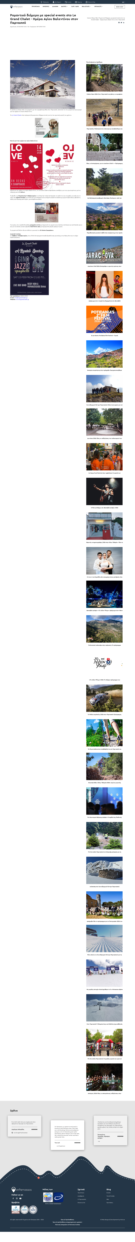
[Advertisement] (67, 44)
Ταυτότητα (81, 1192)
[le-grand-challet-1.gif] (46, 212)
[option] (67, 1133)
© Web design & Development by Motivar (112, 1219)
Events (108, 1192)
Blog (93, 18)
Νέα (97, 18)
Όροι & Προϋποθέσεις (67, 1219)
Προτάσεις (110, 1202)
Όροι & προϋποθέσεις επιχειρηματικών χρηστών (67, 1222)
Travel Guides (111, 1196)
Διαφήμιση (81, 1196)
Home (89, 18)
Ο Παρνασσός (82, 1199)
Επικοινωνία (81, 1202)
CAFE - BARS (75, 6)
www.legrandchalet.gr (22, 299)
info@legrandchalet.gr (21, 297)
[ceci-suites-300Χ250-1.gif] (46, 127)
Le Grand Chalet (16, 115)
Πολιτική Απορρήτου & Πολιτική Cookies (67, 1224)
